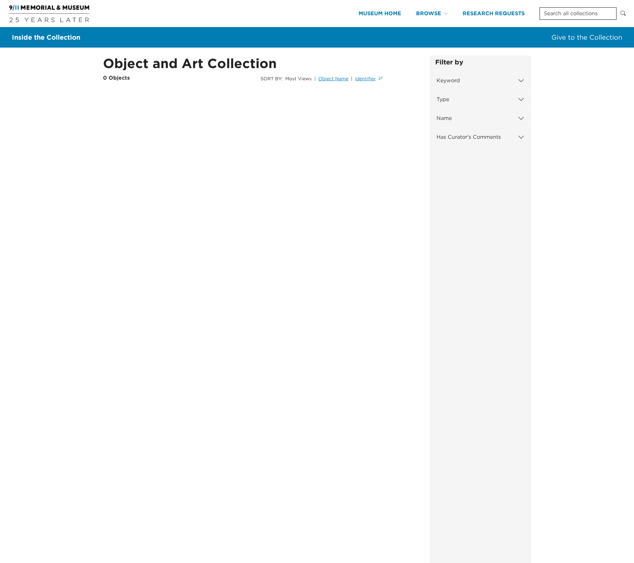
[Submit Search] (623, 13)
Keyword (448, 80)
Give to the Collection (586, 37)
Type (443, 99)
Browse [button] (428, 13)
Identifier (365, 78)
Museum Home (380, 13)
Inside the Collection (46, 37)
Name (444, 118)
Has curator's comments (469, 137)
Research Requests (494, 13)
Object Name (333, 78)
